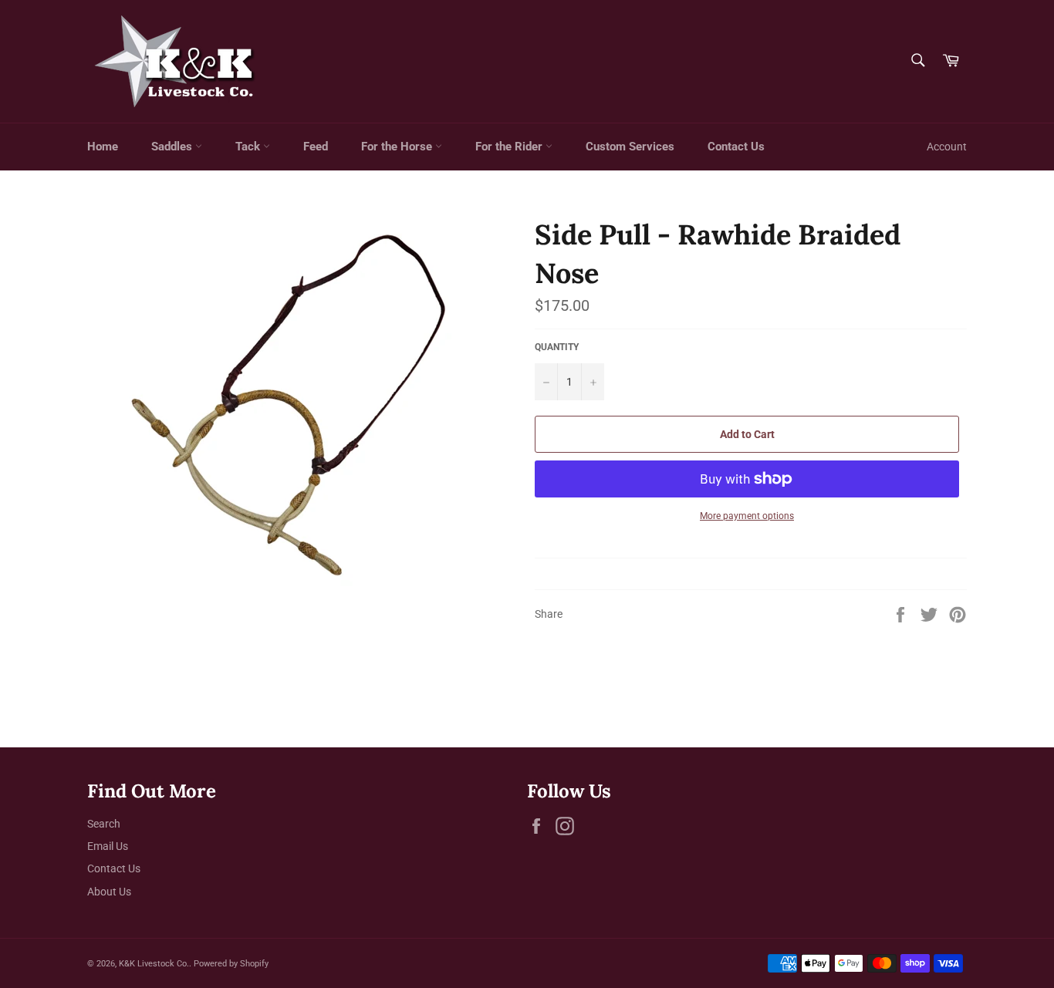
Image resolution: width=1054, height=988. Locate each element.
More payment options (747, 516)
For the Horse (398, 146)
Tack (249, 146)
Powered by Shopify (231, 964)
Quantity (557, 347)
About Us (109, 891)
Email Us (107, 846)
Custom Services (630, 146)
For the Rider (510, 146)
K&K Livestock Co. (154, 964)
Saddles (173, 146)
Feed (315, 146)
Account (947, 146)
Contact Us (736, 146)
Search (103, 824)
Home (102, 146)
